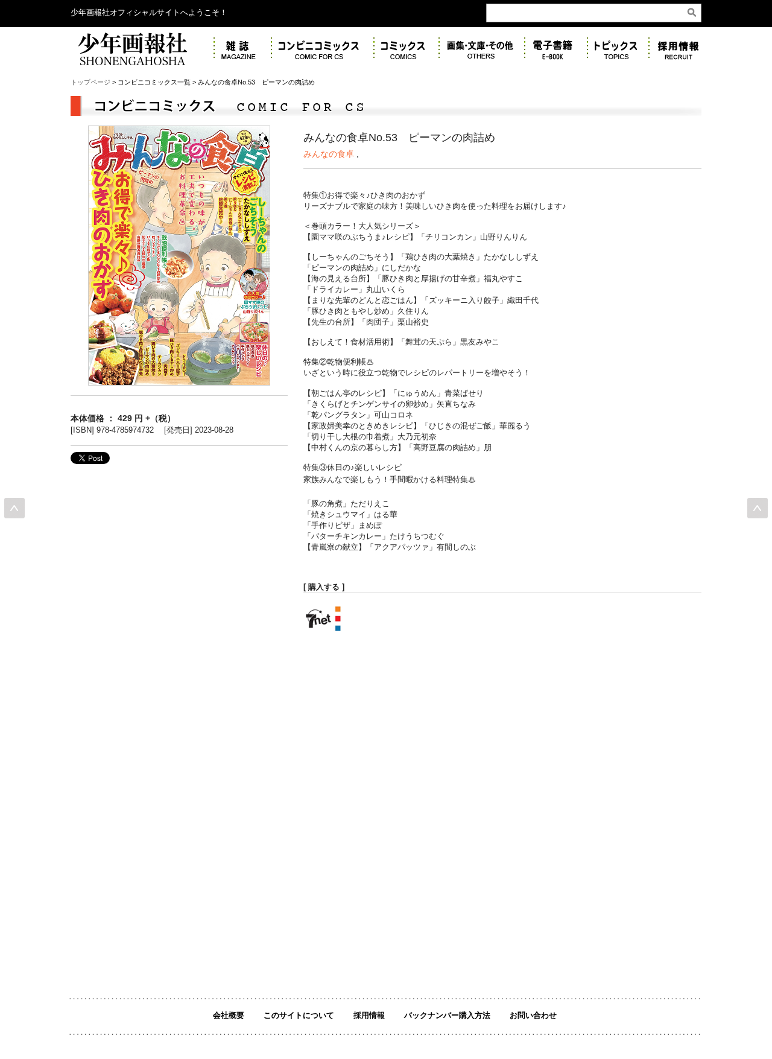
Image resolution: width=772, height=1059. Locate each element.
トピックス (618, 48)
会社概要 (228, 1015)
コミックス (406, 48)
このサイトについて (299, 1015)
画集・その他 (482, 48)
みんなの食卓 (328, 154)
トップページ (90, 82)
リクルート (681, 48)
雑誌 (243, 48)
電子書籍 (556, 48)
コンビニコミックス (322, 48)
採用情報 (369, 1015)
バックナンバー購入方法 (447, 1015)
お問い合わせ (533, 1015)
